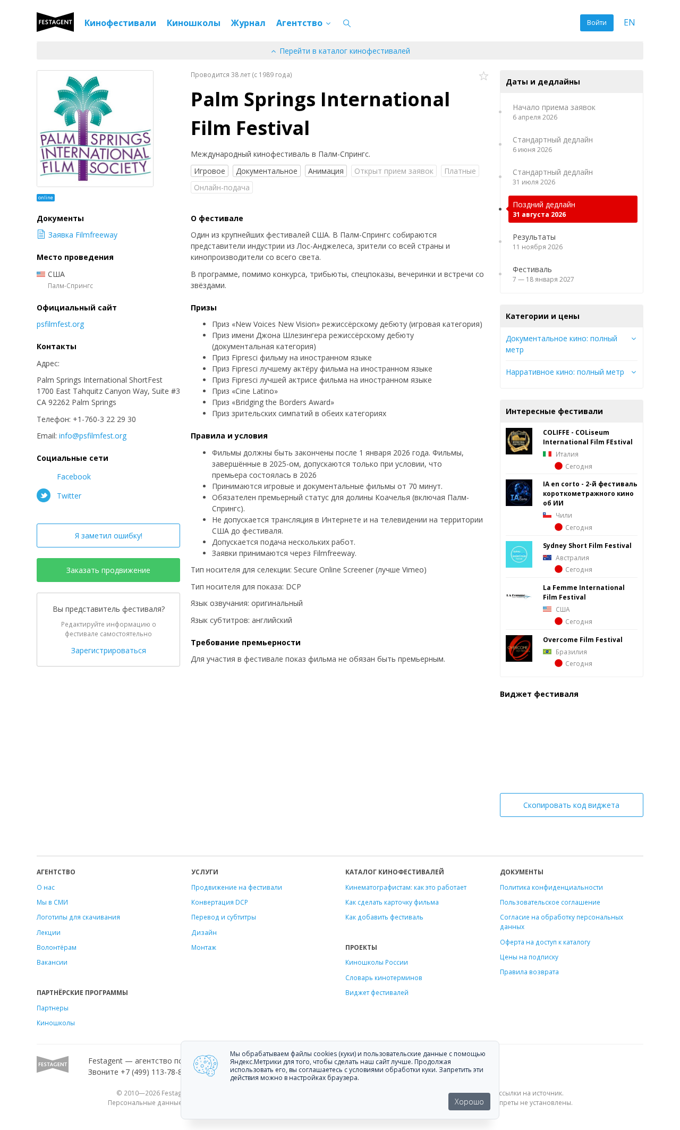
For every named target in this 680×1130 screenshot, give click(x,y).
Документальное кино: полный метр (561, 344)
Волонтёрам (56, 947)
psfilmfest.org (60, 324)
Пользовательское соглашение (550, 902)
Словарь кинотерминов (383, 977)
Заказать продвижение (108, 570)
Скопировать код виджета (571, 805)
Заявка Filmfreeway (82, 235)
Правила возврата (529, 971)
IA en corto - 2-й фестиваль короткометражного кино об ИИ (590, 493)
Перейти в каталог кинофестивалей (343, 51)
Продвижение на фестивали (236, 887)
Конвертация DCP (219, 902)
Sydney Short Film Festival (587, 545)
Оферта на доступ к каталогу (545, 942)
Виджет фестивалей (377, 992)
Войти (597, 22)
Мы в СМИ (52, 902)
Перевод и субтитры (223, 917)
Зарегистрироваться (108, 650)
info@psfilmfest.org (92, 436)
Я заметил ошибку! (108, 535)
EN (629, 22)
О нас (46, 887)
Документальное (267, 171)
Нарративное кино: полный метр (565, 372)
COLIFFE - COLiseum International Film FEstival (588, 437)
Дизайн (204, 932)
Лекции (49, 932)
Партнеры (53, 1007)
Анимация (326, 171)
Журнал (248, 23)
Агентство (300, 23)
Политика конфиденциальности (551, 887)
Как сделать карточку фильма (392, 902)
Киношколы (193, 23)
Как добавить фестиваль (384, 917)
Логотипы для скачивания (78, 917)
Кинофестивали (120, 23)
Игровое (209, 171)
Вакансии (52, 962)
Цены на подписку (529, 956)
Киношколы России (376, 962)
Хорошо (469, 1102)
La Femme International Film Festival (584, 592)
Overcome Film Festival (583, 639)
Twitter (68, 496)
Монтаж (203, 947)
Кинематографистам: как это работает (405, 887)
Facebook (73, 476)
